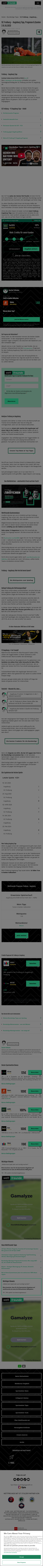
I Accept (21, 1557)
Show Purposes (21, 1562)
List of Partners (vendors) (10, 1552)
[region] (21, 1548)
